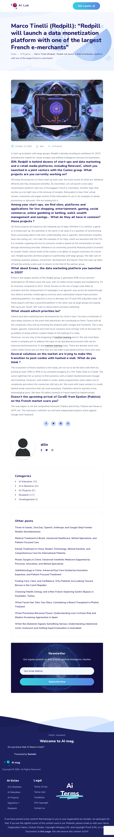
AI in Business (26, 486)
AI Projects (25, 54)
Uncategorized (26, 499)
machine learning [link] (62, 337)
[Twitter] (53, 423)
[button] (86, 6)
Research (24, 495)
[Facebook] (46, 423)
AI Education (25, 481)
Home (13, 54)
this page (45, 831)
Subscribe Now (57, 681)
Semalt (32, 754)
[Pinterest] (60, 423)
